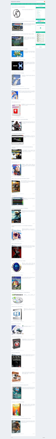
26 (40, 29)
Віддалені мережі (15, 1)
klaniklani (16, 57)
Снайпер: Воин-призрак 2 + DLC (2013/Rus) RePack (20, 119)
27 (41, 29)
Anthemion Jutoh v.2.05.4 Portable (17, 306)
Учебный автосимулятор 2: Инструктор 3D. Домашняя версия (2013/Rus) (23, 21)
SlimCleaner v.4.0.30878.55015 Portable (18, 401)
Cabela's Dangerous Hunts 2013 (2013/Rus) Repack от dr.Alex (21, 418)
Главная (12, 5)
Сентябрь (15, 5)
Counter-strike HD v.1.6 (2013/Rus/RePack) (18, 7)
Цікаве (37, 11)
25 (39, 29)
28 (42, 29)
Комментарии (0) (22, 57)
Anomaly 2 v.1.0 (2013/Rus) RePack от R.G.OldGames (20, 208)
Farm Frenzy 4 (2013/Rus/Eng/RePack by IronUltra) (20, 48)
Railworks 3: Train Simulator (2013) (17, 274)
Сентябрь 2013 (40, 24)
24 (38, 29)
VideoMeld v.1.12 (14, 195)
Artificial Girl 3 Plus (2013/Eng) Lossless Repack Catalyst (20, 88)
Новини (13, 57)
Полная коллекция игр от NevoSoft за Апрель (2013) (20, 384)
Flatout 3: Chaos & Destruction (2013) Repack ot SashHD (20, 178)
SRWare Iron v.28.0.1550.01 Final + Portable (18, 260)
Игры (37, 13)
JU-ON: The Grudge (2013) (16, 352)
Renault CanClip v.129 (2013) (16, 323)
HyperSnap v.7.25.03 (15, 369)
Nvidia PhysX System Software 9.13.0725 (18, 133)
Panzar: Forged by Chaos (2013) (16, 243)
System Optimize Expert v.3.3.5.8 (17, 336)
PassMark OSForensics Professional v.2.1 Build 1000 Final (21, 292)
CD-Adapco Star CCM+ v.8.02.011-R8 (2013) (18, 59)
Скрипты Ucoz (38, 16)
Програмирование (38, 15)
